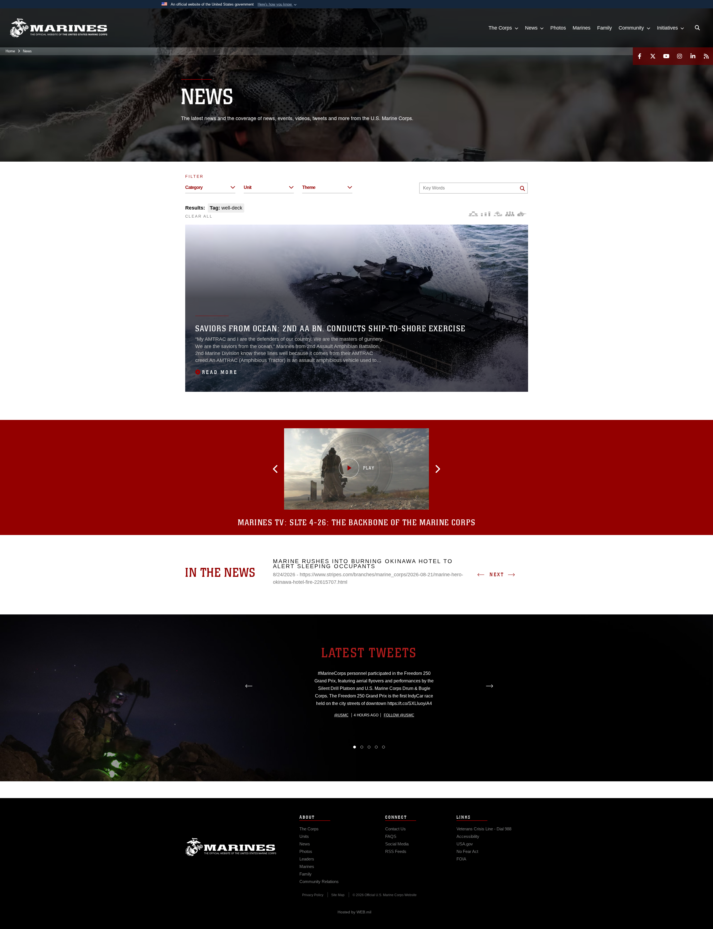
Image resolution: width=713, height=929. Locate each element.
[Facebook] (639, 56)
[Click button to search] (522, 188)
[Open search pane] (697, 27)
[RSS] (706, 56)
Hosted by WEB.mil (354, 912)
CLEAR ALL (199, 216)
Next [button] (497, 574)
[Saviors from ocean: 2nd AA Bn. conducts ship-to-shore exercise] (356, 308)
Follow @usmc (399, 715)
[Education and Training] (485, 213)
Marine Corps (231, 847)
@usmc (341, 715)
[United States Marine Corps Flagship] (58, 28)
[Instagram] (679, 56)
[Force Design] (473, 213)
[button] (278, 4)
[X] (653, 56)
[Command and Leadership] (509, 213)
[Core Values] (497, 213)
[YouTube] (666, 56)
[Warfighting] (521, 213)
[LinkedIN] (693, 56)
